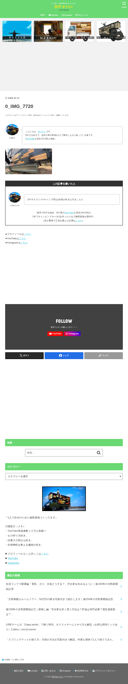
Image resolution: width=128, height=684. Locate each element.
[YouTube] (55, 334)
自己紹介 (19, 671)
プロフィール (82, 15)
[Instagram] (72, 334)
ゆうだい (42, 131)
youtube (54, 15)
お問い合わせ (49, 671)
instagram (67, 15)
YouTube (30, 139)
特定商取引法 (82, 671)
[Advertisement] (64, 66)
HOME (7, 660)
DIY (43, 15)
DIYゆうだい (58, 677)
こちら (79, 220)
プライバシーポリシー (105, 671)
